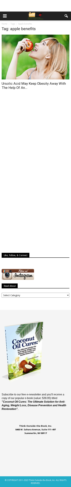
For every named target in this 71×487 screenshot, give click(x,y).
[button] (66, 16)
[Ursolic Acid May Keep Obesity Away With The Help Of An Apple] (35, 57)
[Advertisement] (35, 6)
